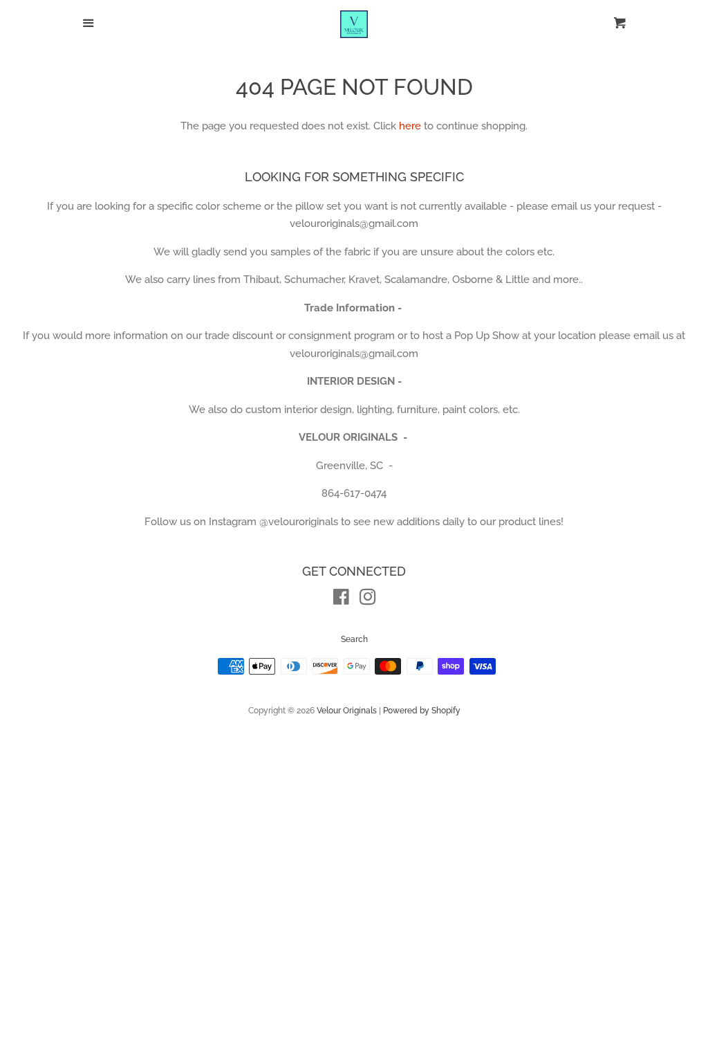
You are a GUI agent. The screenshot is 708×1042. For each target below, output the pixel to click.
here (410, 126)
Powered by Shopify (421, 710)
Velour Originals (347, 710)
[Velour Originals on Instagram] (368, 600)
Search (354, 639)
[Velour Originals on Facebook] (341, 600)
